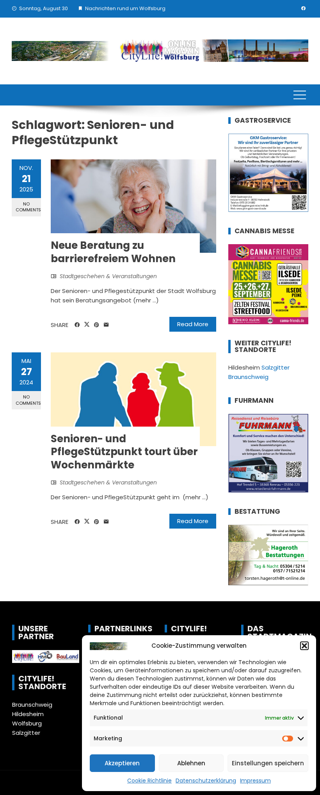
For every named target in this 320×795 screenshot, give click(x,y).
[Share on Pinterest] (96, 325)
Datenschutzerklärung (206, 780)
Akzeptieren (122, 763)
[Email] (106, 325)
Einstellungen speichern (268, 763)
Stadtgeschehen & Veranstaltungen (108, 276)
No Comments (28, 207)
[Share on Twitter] (87, 324)
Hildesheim (28, 714)
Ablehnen (191, 763)
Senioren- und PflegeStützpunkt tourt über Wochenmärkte (124, 452)
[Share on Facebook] (77, 325)
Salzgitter (26, 733)
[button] (304, 646)
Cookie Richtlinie (149, 780)
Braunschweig (32, 704)
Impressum (255, 780)
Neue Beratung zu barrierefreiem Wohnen (113, 252)
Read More (192, 324)
